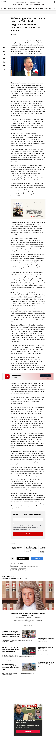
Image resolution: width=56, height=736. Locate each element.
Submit (28, 534)
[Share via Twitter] (4, 47)
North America (22, 569)
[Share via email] (4, 58)
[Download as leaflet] (4, 62)
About (51, 2)
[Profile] (54, 2)
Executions (13, 578)
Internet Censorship (6, 578)
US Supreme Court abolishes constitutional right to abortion (17, 547)
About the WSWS (36, 11)
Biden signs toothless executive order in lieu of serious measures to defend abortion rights (31, 548)
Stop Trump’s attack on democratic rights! (29, 566)
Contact (47, 2)
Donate (49, 11)
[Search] (54, 9)
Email (14, 517)
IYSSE (30, 11)
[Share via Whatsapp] (4, 51)
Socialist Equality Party (22, 11)
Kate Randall (13, 34)
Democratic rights (14, 566)
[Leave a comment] (4, 66)
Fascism (25, 578)
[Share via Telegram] (4, 55)
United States (14, 569)
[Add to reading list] (4, 69)
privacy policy (27, 527)
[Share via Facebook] (4, 44)
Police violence (20, 578)
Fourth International (9, 11)
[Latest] (5, 9)
